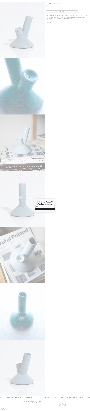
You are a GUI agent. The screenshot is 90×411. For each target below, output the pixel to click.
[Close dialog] (54, 200)
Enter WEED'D (45, 209)
